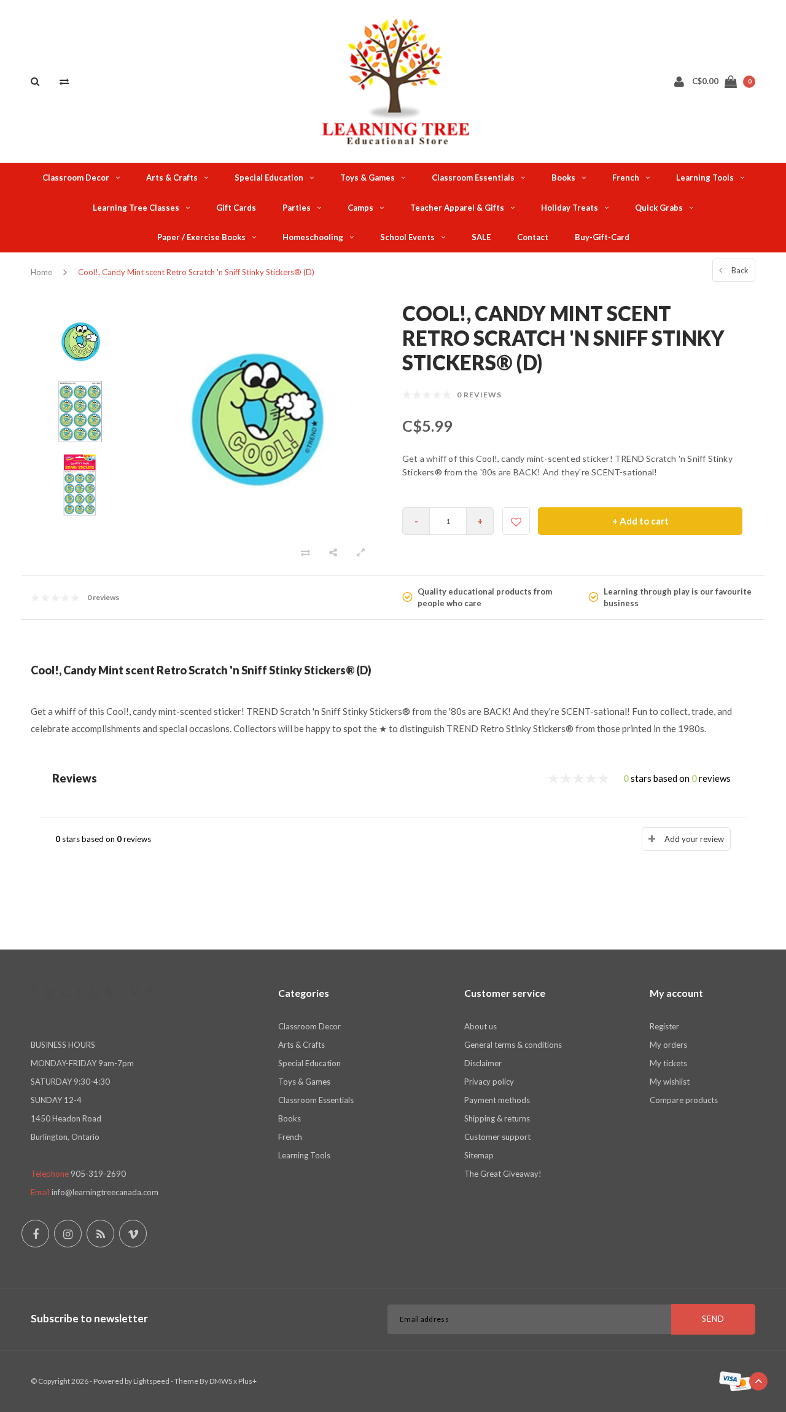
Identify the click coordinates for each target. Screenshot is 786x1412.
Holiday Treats (569, 208)
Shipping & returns (497, 1118)
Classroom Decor (75, 177)
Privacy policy (489, 1081)
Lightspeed (151, 1381)
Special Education (269, 177)
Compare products (684, 1100)
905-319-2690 (98, 1174)
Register (664, 1026)
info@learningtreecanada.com (105, 1192)
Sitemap (479, 1155)
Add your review (694, 839)
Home (41, 272)
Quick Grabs (659, 208)
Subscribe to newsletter (89, 1318)
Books (563, 177)
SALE (481, 237)
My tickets (668, 1063)
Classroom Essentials (473, 177)
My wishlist (670, 1081)
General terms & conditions (513, 1045)
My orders (668, 1045)
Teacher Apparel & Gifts (457, 208)
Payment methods (497, 1100)
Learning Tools (705, 177)
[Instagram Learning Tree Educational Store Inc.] (68, 1233)
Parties (296, 208)
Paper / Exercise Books (201, 237)
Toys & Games (367, 177)
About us (480, 1026)
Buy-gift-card (602, 237)
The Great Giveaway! (503, 1174)
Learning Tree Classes (136, 208)
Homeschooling (312, 237)
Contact (532, 237)
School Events (407, 237)
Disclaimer (483, 1063)
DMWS (220, 1381)
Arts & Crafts (172, 177)
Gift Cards (236, 208)
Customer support (497, 1137)
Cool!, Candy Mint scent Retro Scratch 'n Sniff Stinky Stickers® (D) (196, 272)
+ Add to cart (640, 520)
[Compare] (64, 81)
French (625, 177)
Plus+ (247, 1381)
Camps (360, 208)
